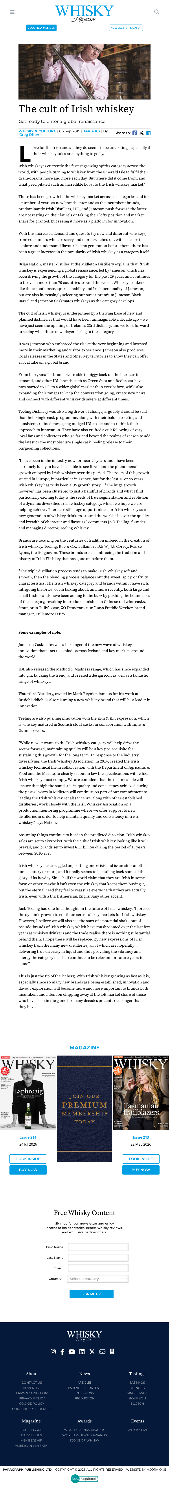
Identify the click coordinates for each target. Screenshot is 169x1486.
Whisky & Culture (38, 131)
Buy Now (28, 1170)
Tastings (137, 1383)
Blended (137, 1388)
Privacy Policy (32, 1398)
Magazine (85, 1047)
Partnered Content (84, 1388)
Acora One (156, 1470)
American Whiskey (31, 1446)
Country (55, 1279)
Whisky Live (137, 1430)
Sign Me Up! (91, 1294)
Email (58, 1268)
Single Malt (137, 1393)
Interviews (84, 1393)
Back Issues (31, 1435)
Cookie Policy (31, 1404)
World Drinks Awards (84, 1430)
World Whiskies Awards (84, 1435)
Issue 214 (28, 1137)
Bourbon (137, 1398)
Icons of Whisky (84, 1440)
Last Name (55, 1258)
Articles (85, 1382)
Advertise (32, 1388)
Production (84, 1398)
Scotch (137, 1404)
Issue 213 (141, 1137)
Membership (31, 1440)
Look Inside (28, 1159)
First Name (54, 1247)
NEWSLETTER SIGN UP (125, 27)
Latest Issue (31, 1430)
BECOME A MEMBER (41, 27)
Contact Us (32, 1383)
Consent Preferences (31, 1409)
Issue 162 (92, 131)
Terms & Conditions (31, 1393)
